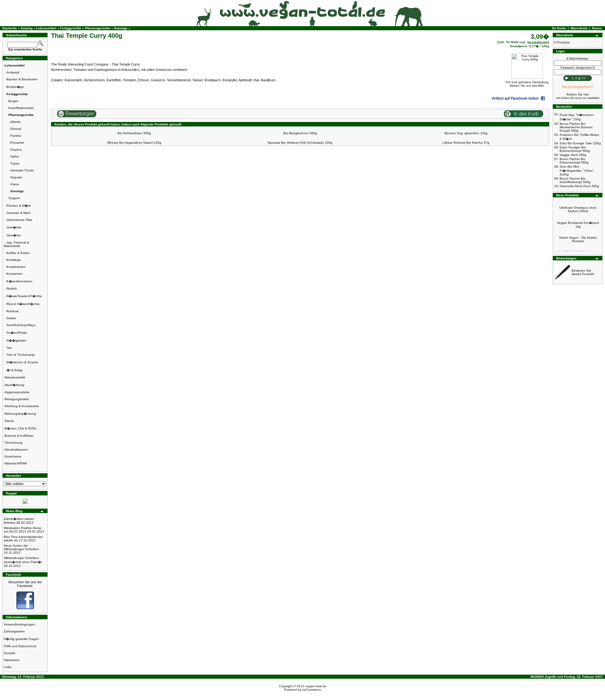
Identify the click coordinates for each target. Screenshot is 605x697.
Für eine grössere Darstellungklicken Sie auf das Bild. (527, 83)
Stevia (9, 421)
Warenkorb (579, 28)
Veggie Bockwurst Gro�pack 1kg (578, 220)
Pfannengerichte (97, 28)
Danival (15, 128)
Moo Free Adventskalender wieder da (23, 538)
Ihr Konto (559, 28)
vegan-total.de (315, 686)
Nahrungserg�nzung (20, 413)
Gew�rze (14, 235)
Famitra (15, 135)
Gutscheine (13, 456)
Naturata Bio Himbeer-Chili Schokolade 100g (300, 142)
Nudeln (12, 288)
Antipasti (13, 72)
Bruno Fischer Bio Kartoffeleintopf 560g (575, 180)
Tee (9, 347)
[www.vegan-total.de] (25, 609)
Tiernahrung (13, 442)
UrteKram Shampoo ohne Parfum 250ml (577, 204)
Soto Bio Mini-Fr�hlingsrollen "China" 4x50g (577, 170)
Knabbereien (16, 266)
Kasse (597, 28)
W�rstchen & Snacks (22, 362)
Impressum (12, 660)
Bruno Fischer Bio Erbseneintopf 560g (574, 160)
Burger (13, 101)
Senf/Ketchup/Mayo (21, 325)
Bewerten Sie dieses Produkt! (583, 272)
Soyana (16, 149)
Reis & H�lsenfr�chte (23, 304)
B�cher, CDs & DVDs (20, 428)
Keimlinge (14, 260)
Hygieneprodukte (17, 392)
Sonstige (121, 28)
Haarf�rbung (14, 385)
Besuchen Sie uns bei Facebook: (25, 584)
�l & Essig (14, 370)
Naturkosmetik (15, 377)
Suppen (14, 198)
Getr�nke (14, 227)
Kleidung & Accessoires (22, 406)
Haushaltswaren (16, 449)
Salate (11, 318)
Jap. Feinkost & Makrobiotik (16, 244)
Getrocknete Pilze (19, 220)
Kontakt (9, 653)
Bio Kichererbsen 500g (134, 133)
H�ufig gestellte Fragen (21, 639)
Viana (14, 184)
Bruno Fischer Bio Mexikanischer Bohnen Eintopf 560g (576, 127)
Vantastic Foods (22, 170)
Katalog (26, 28)
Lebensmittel (46, 28)
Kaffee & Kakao (18, 253)
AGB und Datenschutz (20, 646)
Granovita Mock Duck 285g (579, 186)
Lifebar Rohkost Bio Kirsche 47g (465, 142)
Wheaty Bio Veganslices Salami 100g (134, 142)
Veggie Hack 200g (573, 155)
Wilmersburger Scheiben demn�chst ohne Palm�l (23, 561)
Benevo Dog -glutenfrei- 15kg (466, 133)
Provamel (17, 142)
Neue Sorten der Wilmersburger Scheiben (21, 549)
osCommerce (311, 689)
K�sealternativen (19, 281)
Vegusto (16, 177)
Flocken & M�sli (19, 205)
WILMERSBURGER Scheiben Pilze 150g (578, 249)
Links (7, 667)
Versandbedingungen (19, 624)
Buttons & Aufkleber (19, 435)
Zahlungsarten (14, 631)
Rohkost (13, 311)
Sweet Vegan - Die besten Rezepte (578, 234)
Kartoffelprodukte (21, 108)
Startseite (9, 28)
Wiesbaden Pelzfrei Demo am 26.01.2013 (24, 529)
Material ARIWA (16, 463)
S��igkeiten (16, 340)
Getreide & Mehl (18, 213)
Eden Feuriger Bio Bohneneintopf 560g (575, 149)
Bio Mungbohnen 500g (300, 133)
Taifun (14, 156)
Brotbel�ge (15, 87)
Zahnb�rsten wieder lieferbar (19, 520)
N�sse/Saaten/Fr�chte (24, 296)
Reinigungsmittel (17, 399)
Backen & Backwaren (22, 79)
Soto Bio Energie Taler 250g (580, 143)
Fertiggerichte (70, 28)
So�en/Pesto (17, 332)
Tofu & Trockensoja (21, 354)
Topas (14, 163)
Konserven (14, 273)
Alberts (15, 122)
